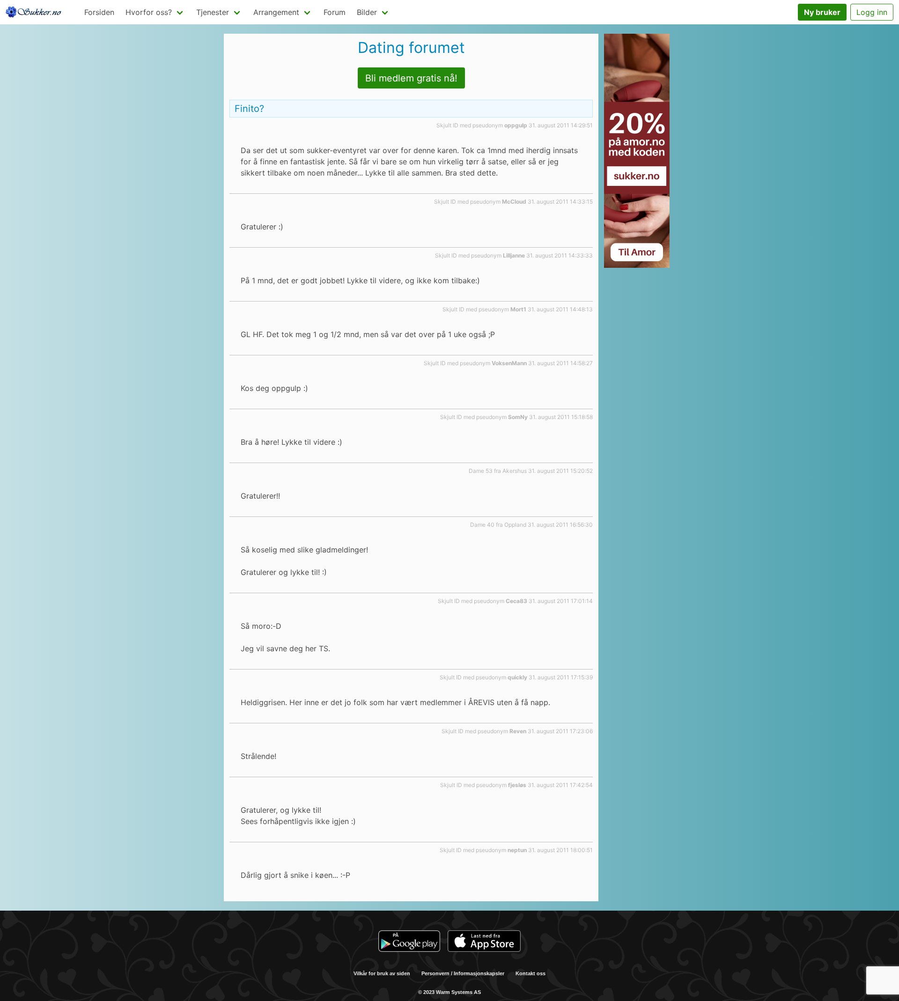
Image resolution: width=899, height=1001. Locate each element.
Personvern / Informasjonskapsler (462, 973)
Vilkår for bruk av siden (382, 973)
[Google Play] (409, 942)
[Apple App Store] (484, 942)
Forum (335, 12)
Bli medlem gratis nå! (411, 78)
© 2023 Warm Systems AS (449, 992)
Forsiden (99, 12)
